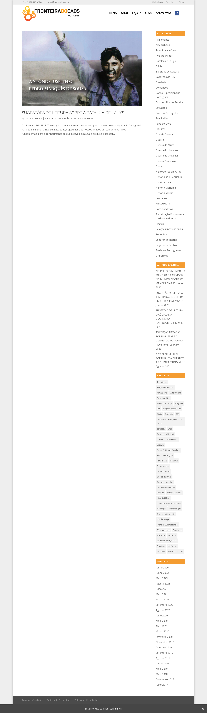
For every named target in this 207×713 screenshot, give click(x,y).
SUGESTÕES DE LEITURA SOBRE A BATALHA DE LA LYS (73, 112)
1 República (162, 382)
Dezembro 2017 (165, 679)
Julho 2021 (162, 589)
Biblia (159, 66)
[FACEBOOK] (177, 17)
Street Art (161, 546)
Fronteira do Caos (33, 118)
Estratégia (161, 107)
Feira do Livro (163, 123)
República (161, 234)
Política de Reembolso (86, 700)
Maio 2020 (162, 620)
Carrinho (169, 2)
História (160, 492)
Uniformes (162, 255)
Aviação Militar (164, 55)
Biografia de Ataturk (167, 71)
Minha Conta (157, 2)
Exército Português (167, 113)
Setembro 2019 (164, 652)
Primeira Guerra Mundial (167, 525)
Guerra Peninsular (166, 161)
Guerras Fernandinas (166, 487)
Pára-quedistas (164, 209)
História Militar (164, 193)
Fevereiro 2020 (164, 637)
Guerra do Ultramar (167, 150)
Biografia (179, 403)
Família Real (162, 118)
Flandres (160, 129)
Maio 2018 (162, 674)
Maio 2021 (162, 594)
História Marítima (166, 187)
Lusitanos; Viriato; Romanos (169, 503)
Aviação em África (166, 50)
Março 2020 (162, 631)
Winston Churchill (175, 551)
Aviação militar (163, 398)
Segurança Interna (166, 239)
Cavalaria (161, 82)
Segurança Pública (166, 245)
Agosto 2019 (163, 658)
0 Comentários (85, 118)
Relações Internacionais (169, 229)
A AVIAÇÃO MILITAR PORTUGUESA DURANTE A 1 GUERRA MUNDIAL (170, 358)
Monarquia (161, 508)
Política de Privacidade (59, 700)
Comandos (162, 87)
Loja (135, 13)
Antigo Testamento (165, 387)
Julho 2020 (162, 615)
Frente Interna (163, 466)
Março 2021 (162, 599)
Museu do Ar (163, 203)
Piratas (160, 223)
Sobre (124, 13)
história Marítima (174, 492)
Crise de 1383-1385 (165, 434)
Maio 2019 (162, 668)
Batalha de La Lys (67, 118)
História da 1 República (169, 177)
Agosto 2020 (163, 610)
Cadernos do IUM (166, 77)
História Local (163, 182)
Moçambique (175, 508)
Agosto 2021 (163, 583)
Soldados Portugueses (168, 250)
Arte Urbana (163, 45)
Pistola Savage (163, 519)
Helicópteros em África (169, 171)
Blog (148, 13)
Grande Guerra (164, 134)
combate (161, 429)
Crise (170, 429)
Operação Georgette (166, 514)
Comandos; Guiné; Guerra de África (169, 421)
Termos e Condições (32, 700)
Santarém (172, 535)
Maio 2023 (162, 578)
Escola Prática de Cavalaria (168, 450)
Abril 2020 (161, 626)
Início (113, 13)
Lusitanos (161, 198)
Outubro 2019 (164, 647)
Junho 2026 (162, 567)
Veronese (161, 551)
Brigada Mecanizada (172, 408)
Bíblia (159, 414)
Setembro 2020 (164, 604)
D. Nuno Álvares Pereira (169, 102)
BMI (158, 408)
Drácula (160, 445)
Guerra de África (165, 145)
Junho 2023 (162, 573)
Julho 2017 (162, 684)
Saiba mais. (116, 708)
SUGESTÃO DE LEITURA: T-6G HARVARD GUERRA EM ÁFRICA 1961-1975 (169, 297)
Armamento (162, 39)
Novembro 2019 (165, 642)
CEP (177, 414)
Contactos (163, 13)
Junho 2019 (162, 663)
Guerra (160, 139)
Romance (161, 535)
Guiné (159, 166)
